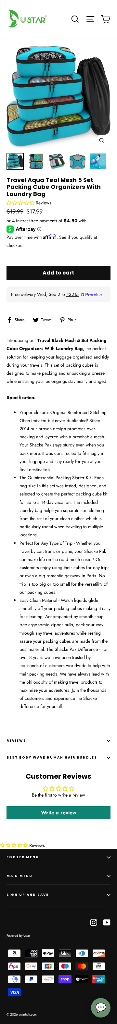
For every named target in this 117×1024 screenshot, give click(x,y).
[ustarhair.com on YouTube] (106, 922)
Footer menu (22, 857)
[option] (58, 97)
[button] (21, 203)
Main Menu (19, 875)
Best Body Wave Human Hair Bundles (51, 757)
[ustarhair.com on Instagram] (93, 922)
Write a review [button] (58, 812)
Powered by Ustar (18, 935)
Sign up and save (27, 894)
